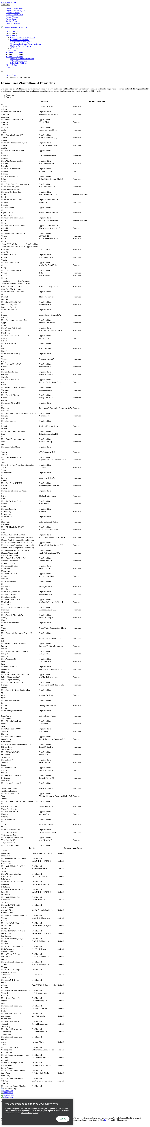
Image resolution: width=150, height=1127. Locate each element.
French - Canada (12, 17)
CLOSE (63, 1119)
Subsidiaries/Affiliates (18, 63)
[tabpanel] (75, 473)
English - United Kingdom (15, 11)
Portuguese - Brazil (13, 23)
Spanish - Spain (11, 21)
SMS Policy (14, 48)
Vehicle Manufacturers (18, 61)
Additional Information (14, 52)
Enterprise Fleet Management (21, 42)
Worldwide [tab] (10, 95)
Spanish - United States (14, 15)
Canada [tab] (8, 97)
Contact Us (10, 67)
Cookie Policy (11, 50)
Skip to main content (8, 2)
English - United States (14, 8)
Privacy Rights (11, 65)
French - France (11, 19)
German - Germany (13, 13)
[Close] (68, 1103)
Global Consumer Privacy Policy (22, 38)
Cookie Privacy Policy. (30, 1113)
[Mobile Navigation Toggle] (2, 71)
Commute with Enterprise (19, 40)
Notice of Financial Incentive (21, 46)
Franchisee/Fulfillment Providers (22, 59)
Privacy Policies (11, 31)
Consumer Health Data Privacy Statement (25, 44)
